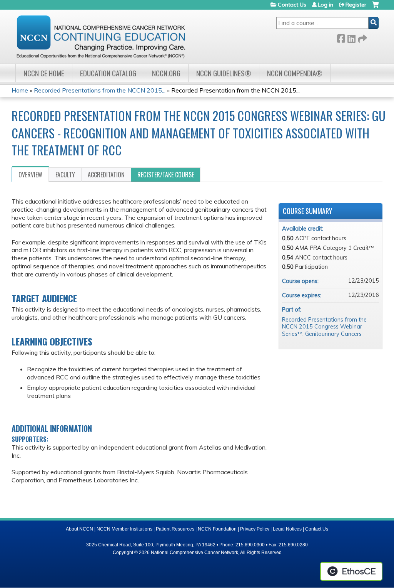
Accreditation (106, 174)
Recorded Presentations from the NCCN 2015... (99, 90)
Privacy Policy (254, 529)
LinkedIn (351, 37)
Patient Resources (175, 529)
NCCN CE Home (43, 73)
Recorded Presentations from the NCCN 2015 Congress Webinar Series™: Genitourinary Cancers (324, 326)
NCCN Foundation (217, 529)
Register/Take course (165, 174)
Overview (30, 174)
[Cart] (375, 7)
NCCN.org (166, 73)
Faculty (65, 174)
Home (20, 90)
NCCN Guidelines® (223, 73)
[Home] (100, 37)
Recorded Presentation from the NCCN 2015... (235, 90)
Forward (362, 37)
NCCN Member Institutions (124, 529)
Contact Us (292, 4)
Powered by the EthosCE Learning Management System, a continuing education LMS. (351, 571)
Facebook (341, 37)
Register (356, 4)
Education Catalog (108, 73)
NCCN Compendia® (294, 73)
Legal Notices (287, 529)
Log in (325, 4)
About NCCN (79, 529)
